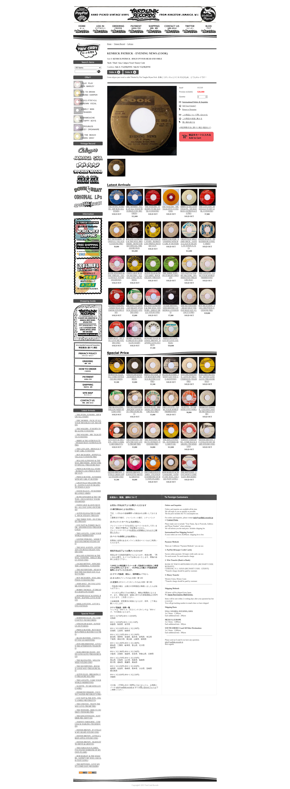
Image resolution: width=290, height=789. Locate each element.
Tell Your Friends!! (189, 106)
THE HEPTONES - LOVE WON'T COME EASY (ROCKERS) (189, 474)
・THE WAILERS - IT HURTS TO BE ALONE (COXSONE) (88, 430)
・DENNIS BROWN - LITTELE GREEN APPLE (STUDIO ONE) (88, 737)
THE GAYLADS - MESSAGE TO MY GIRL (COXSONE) (207, 209)
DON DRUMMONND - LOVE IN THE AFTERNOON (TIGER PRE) (189, 378)
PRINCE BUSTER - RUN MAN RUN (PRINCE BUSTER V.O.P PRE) (152, 378)
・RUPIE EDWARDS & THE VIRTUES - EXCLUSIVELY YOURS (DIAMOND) (88, 499)
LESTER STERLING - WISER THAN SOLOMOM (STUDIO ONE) (116, 309)
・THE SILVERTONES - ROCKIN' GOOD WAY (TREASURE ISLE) (87, 668)
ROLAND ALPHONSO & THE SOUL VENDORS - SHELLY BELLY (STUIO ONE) (152, 309)
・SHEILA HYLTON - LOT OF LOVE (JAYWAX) (87, 605)
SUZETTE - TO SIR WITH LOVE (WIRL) (189, 408)
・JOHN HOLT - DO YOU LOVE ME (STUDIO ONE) (88, 585)
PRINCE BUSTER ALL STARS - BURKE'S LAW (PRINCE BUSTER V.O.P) (152, 242)
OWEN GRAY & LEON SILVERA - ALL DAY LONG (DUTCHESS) (134, 276)
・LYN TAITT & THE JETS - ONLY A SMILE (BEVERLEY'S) (88, 699)
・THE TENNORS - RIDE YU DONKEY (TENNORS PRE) (88, 711)
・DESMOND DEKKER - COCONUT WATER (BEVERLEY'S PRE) (88, 693)
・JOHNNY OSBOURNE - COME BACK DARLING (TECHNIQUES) (88, 724)
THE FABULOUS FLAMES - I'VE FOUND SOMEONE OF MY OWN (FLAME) (152, 475)
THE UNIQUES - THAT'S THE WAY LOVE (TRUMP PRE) (134, 442)
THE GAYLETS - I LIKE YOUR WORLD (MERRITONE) (207, 275)
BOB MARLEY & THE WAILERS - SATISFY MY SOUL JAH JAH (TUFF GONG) (170, 475)
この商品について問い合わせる (195, 115)
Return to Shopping (189, 109)
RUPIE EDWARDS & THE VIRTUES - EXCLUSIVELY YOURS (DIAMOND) (116, 276)
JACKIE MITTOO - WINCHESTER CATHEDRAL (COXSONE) (171, 309)
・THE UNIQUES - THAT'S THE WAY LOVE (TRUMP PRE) (87, 705)
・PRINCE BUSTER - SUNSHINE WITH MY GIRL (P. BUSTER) (88, 478)
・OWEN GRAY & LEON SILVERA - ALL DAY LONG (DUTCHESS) (87, 507)
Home (109, 44)
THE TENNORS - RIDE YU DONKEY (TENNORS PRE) (152, 442)
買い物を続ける (188, 122)
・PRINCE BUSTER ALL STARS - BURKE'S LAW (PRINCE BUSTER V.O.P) (87, 471)
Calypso (130, 44)
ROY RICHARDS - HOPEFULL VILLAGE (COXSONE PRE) (116, 241)
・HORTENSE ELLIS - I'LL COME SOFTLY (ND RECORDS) (87, 619)
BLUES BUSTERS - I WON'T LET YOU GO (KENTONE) (170, 377)
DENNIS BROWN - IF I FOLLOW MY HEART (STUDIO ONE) (207, 442)
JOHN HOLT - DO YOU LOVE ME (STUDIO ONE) (116, 340)
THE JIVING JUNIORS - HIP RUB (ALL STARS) (116, 209)
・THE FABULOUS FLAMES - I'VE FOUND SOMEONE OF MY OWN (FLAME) (88, 750)
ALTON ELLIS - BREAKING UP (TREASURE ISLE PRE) (152, 409)
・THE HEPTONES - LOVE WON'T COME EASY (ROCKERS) (87, 765)
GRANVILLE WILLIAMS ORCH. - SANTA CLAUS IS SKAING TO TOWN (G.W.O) (188, 243)
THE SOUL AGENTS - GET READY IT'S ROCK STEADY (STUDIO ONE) (134, 309)
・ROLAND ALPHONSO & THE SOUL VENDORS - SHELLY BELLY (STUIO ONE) (88, 558)
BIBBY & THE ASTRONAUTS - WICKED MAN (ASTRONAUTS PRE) (188, 210)
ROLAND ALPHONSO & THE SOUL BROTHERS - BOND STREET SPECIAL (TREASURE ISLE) (134, 243)
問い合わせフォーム (148, 687)
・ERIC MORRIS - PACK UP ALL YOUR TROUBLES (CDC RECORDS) (88, 423)
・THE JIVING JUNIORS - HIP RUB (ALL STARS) (88, 416)
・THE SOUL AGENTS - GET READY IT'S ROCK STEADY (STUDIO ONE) (88, 549)
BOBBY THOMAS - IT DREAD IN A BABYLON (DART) (134, 340)
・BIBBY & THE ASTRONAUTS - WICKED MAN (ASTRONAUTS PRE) (88, 443)
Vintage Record (119, 44)
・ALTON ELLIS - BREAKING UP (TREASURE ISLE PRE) (88, 675)
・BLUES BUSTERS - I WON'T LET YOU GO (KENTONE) (88, 639)
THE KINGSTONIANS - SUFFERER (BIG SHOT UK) (171, 442)
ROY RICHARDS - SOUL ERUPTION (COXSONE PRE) (207, 308)
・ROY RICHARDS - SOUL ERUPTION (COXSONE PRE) (88, 579)
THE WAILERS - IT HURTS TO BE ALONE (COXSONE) (152, 209)
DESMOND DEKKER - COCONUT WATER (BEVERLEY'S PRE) (207, 410)
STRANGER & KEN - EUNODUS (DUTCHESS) (134, 377)
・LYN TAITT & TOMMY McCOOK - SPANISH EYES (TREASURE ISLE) (88, 527)
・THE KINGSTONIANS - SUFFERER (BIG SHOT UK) (87, 717)
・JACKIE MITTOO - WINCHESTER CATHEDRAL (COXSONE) (87, 565)
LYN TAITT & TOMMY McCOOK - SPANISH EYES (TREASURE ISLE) (189, 276)
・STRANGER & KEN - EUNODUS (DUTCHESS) (87, 625)
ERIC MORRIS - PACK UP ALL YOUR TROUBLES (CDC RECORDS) (134, 210)
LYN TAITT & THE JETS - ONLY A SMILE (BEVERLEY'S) (116, 442)
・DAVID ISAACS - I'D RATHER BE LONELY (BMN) (88, 492)
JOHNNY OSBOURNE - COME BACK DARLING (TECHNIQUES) (188, 443)
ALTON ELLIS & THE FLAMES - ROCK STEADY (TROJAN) (152, 275)
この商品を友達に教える (192, 119)
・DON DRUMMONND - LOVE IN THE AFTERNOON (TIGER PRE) (88, 646)
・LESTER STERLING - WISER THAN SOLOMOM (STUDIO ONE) (88, 541)
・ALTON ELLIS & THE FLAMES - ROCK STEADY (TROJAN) (87, 514)
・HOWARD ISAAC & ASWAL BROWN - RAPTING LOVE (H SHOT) (88, 598)
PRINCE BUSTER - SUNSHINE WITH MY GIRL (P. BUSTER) (170, 241)
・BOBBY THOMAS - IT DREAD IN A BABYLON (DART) (88, 591)
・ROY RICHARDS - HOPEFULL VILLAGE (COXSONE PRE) (88, 456)
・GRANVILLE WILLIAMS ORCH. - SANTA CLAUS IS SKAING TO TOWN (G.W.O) (88, 485)
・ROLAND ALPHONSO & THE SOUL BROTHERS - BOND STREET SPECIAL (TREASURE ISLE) (88, 463)
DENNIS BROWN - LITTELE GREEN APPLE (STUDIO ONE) (116, 474)
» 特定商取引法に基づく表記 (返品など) (195, 127)
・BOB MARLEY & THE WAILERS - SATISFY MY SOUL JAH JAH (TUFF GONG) (88, 758)
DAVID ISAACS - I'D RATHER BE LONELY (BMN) (206, 241)
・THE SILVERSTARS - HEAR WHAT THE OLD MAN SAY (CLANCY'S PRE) (88, 572)
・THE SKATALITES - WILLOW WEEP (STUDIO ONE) (87, 661)
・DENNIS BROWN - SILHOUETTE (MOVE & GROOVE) (88, 743)
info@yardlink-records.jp (125, 687)
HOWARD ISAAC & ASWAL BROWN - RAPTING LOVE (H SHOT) (152, 341)
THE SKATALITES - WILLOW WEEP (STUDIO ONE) (116, 409)
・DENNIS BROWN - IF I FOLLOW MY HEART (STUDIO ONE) (88, 731)
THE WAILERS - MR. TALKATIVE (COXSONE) (170, 209)
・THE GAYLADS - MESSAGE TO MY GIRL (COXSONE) (88, 450)
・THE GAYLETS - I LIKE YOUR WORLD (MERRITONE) (88, 534)
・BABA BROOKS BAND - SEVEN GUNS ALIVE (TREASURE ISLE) (88, 654)
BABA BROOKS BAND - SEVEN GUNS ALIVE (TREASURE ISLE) (207, 378)
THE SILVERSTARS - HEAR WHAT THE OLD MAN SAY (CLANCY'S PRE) (189, 309)
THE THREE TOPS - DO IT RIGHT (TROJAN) (170, 275)
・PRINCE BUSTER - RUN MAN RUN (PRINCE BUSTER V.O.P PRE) (88, 632)
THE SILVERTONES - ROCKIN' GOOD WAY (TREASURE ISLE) (134, 410)
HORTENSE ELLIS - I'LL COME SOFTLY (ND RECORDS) (116, 377)
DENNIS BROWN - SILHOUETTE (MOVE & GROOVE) (134, 474)
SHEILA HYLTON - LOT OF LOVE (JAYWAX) (171, 340)
